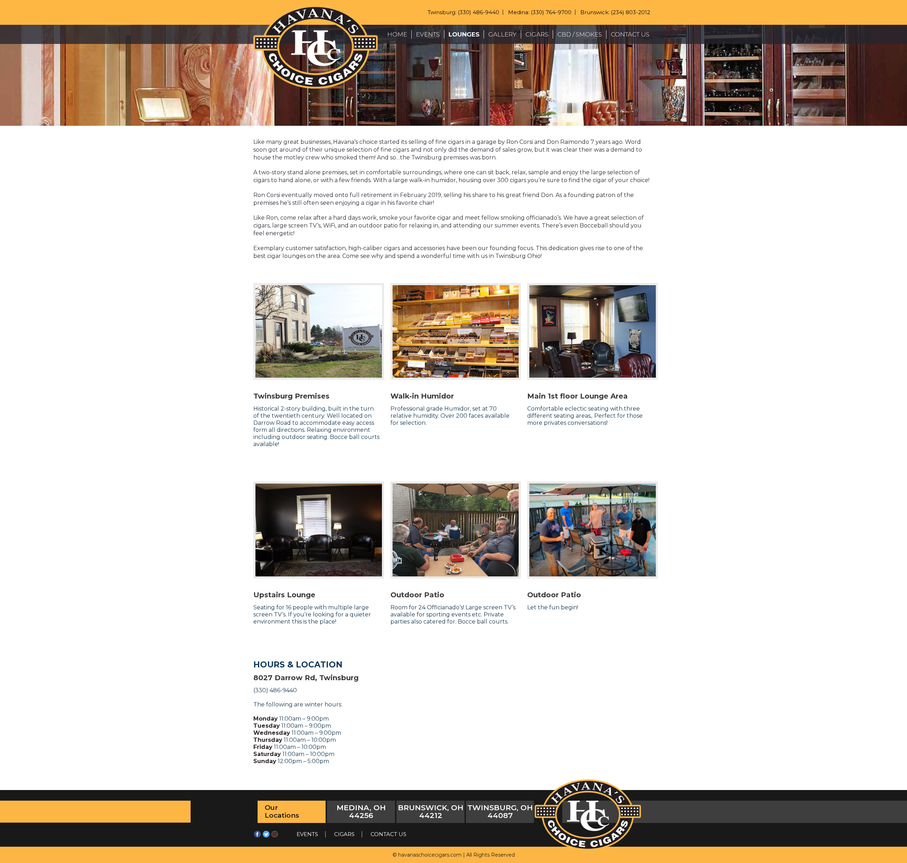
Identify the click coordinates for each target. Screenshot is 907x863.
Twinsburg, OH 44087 (500, 811)
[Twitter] (266, 836)
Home (397, 34)
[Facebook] (257, 836)
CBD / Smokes (579, 34)
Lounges (464, 34)
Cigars (536, 34)
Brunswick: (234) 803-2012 (615, 12)
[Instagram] (274, 836)
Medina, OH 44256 (361, 811)
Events (428, 34)
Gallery (502, 34)
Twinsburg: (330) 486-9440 (463, 12)
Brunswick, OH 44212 (430, 811)
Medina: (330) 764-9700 (539, 12)
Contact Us (630, 34)
